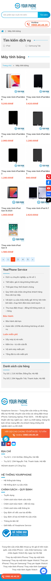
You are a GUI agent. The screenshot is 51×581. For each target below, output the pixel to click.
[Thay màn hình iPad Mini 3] (38, 131)
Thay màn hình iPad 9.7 (37, 208)
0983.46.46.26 (39, 25)
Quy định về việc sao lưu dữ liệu (17, 512)
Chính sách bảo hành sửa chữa (17, 499)
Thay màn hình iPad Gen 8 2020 (11, 209)
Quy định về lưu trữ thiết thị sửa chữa (20, 516)
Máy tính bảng (13, 57)
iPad (8, 45)
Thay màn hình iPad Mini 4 (13, 135)
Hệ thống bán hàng (12, 480)
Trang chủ (6, 65)
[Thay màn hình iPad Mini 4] (13, 131)
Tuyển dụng (9, 495)
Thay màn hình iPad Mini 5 (38, 98)
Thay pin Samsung (17, 563)
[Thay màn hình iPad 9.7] (38, 205)
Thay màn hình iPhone (13, 566)
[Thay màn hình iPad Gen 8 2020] (13, 205)
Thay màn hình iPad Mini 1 (38, 172)
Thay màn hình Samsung (35, 566)
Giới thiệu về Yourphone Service (17, 525)
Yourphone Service (25, 6)
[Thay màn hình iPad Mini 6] (13, 94)
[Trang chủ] (2, 31)
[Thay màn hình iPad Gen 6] (13, 242)
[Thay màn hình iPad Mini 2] (13, 168)
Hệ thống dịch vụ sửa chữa (15, 484)
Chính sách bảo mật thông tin (17, 508)
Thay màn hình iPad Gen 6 (11, 246)
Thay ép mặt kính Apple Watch (25, 560)
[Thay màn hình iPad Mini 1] (38, 168)
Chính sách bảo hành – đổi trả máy (19, 504)
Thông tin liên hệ (11, 521)
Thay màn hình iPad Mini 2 (13, 172)
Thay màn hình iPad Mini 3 (38, 135)
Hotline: (27, 434)
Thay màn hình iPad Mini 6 (13, 98)
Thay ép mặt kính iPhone (16, 557)
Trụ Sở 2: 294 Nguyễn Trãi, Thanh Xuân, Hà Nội (25, 461)
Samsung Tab (35, 45)
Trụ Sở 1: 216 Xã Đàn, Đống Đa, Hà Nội (21, 457)
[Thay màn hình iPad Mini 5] (38, 94)
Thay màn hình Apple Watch (25, 569)
